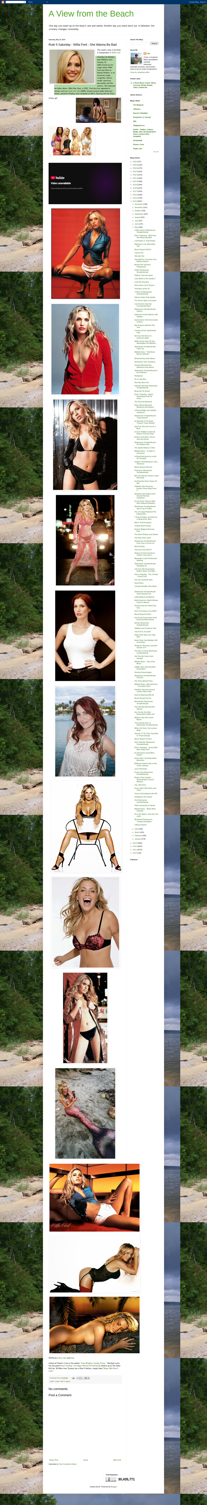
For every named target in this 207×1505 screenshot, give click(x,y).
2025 (135, 165)
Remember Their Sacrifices (144, 362)
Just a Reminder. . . (141, 769)
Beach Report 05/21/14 (143, 467)
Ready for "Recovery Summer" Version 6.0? (146, 647)
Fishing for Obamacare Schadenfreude (143, 471)
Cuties (57, 1381)
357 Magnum (138, 105)
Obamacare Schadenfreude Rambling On (145, 565)
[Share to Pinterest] (88, 1378)
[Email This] (77, 1378)
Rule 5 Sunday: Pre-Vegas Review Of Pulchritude (80, 1366)
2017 (135, 191)
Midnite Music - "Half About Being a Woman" (144, 353)
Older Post (117, 1460)
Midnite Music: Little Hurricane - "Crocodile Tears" (146, 685)
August (138, 217)
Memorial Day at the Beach (144, 359)
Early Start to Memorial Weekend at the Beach (144, 406)
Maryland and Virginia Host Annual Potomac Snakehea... (144, 496)
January (138, 839)
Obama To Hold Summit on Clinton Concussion (144, 554)
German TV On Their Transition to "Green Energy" (146, 735)
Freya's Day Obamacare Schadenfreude (143, 773)
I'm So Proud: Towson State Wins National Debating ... (145, 502)
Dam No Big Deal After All (144, 695)
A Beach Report (140, 825)
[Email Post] (73, 1378)
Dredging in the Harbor (143, 797)
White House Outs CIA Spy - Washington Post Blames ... (145, 342)
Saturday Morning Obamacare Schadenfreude (146, 387)
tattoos (67, 1381)
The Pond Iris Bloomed (143, 402)
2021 (135, 178)
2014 (135, 201)
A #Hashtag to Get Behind (144, 597)
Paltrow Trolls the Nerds (143, 275)
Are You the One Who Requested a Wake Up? (144, 713)
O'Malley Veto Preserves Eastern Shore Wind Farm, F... (145, 488)
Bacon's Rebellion (140, 113)
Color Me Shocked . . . (142, 282)
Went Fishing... (140, 546)
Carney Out (138, 253)
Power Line (137, 149)
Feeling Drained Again (143, 672)
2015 (135, 198)
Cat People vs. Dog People (144, 241)
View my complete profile (139, 72)
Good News (138, 583)
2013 (135, 843)
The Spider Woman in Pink (144, 448)
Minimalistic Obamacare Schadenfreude (143, 702)
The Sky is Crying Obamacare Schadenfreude (145, 652)
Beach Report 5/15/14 (142, 614)
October (138, 211)
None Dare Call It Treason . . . (145, 285)
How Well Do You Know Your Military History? (145, 260)
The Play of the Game (142, 538)
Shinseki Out (139, 256)
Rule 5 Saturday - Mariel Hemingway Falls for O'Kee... (143, 396)
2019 (135, 185)
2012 (135, 846)
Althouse (136, 109)
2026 (135, 162)
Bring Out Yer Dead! (142, 391)
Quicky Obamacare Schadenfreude (141, 624)
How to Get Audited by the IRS (145, 794)
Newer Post (53, 1460)
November (139, 207)
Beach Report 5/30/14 (142, 250)
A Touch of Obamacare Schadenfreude (143, 293)
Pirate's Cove (138, 145)
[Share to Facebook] (85, 1378)
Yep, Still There (140, 785)
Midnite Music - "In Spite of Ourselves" (144, 452)
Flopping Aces (139, 125)
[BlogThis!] (80, 1378)
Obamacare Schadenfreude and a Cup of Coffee (145, 507)
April (137, 829)
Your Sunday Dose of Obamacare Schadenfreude (146, 724)
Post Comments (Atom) (68, 1464)
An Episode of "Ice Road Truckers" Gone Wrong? (144, 422)
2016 (135, 195)
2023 (135, 172)
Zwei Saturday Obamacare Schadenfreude (144, 743)
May (136, 227)
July (136, 221)
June (137, 224)
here (60, 1358)
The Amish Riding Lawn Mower (146, 534)
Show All (155, 151)
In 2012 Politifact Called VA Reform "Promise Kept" (144, 433)
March (137, 832)
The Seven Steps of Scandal (145, 301)
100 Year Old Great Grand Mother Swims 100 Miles (144, 570)
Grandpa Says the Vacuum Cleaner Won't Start (144, 691)
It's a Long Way (140, 379)
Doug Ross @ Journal (142, 117)
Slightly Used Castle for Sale (145, 628)
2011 (135, 850)
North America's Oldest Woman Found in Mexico (146, 601)
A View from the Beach (91, 13)
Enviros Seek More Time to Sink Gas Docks (144, 438)
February (138, 836)
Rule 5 (62, 1381)
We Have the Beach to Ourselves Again (143, 337)
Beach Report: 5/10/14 (143, 739)
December (139, 204)
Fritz (148, 54)
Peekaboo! (138, 376)
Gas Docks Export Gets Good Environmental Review (145, 619)
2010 (135, 853)
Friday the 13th (74, 91)
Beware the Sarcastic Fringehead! (142, 266)
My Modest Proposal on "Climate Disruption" (143, 820)
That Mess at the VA (142, 289)
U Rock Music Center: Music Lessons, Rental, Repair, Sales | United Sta (144, 85)
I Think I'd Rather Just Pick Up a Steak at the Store (145, 518)
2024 (135, 168)
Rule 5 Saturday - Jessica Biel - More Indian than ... (146, 749)
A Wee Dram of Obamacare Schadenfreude (144, 231)
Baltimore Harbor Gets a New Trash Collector (145, 764)
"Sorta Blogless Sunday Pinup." (93, 1363)
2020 (135, 181)
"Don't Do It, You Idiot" (142, 632)
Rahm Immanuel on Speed (144, 805)
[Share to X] (83, 1378)
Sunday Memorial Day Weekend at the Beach (144, 366)
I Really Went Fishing (142, 526)
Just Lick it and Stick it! (143, 550)
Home (85, 1460)
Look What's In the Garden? (145, 279)
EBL (135, 121)
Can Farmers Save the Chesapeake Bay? (143, 305)
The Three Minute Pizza (143, 681)
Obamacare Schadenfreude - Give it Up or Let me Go (145, 542)
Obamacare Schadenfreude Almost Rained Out (145, 593)
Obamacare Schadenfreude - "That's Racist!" (145, 417)
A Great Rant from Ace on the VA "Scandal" (145, 457)
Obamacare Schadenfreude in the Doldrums (146, 371)
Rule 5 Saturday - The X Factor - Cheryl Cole (146, 575)
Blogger (114, 1487)
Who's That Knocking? (143, 523)
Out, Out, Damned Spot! (143, 580)
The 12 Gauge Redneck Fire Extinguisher (145, 513)
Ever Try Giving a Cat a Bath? (145, 611)
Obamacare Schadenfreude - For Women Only (145, 443)
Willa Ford (116, 53)
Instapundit (137, 140)
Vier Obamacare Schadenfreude (141, 801)
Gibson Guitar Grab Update (144, 297)
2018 (135, 188)
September (139, 214)
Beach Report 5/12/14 (142, 698)
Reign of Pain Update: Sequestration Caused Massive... (144, 780)
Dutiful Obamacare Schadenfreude (141, 271)
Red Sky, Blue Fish (141, 383)
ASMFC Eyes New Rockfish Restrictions (145, 668)
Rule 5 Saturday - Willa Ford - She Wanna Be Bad (145, 237)
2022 (135, 175)
